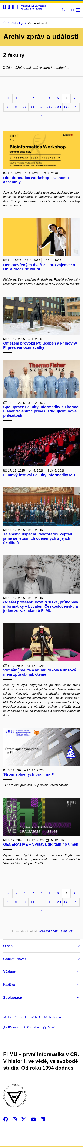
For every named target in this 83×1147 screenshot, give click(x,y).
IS (9, 1017)
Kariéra (9, 984)
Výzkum (9, 971)
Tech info (55, 1017)
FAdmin (13, 1027)
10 (24, 107)
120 (58, 107)
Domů (51, 1027)
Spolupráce (12, 997)
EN (71, 10)
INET (23, 1017)
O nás (8, 946)
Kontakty (33, 1027)
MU (37, 1017)
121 (67, 107)
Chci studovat (14, 959)
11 (32, 107)
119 (49, 107)
